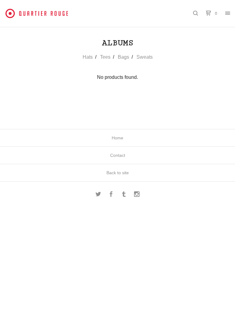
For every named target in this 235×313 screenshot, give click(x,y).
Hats (88, 57)
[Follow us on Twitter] (98, 195)
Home (117, 137)
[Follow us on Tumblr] (124, 195)
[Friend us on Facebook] (111, 195)
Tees (105, 57)
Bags (123, 57)
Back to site (117, 172)
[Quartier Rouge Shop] (37, 13)
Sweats (144, 57)
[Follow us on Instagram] (136, 195)
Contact (117, 155)
